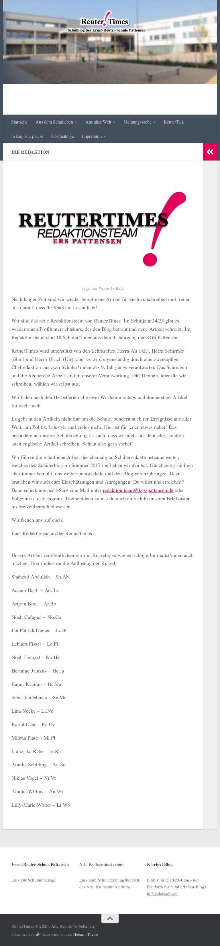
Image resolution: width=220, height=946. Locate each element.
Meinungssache (137, 122)
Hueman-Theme (85, 934)
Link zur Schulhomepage (33, 880)
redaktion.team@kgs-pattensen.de (138, 489)
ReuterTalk (174, 122)
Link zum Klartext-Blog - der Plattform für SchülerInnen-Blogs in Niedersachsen (176, 886)
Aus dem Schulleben (54, 122)
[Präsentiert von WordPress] (38, 934)
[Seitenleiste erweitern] (210, 152)
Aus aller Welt (98, 122)
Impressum (92, 136)
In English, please (27, 136)
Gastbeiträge (62, 136)
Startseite (19, 122)
